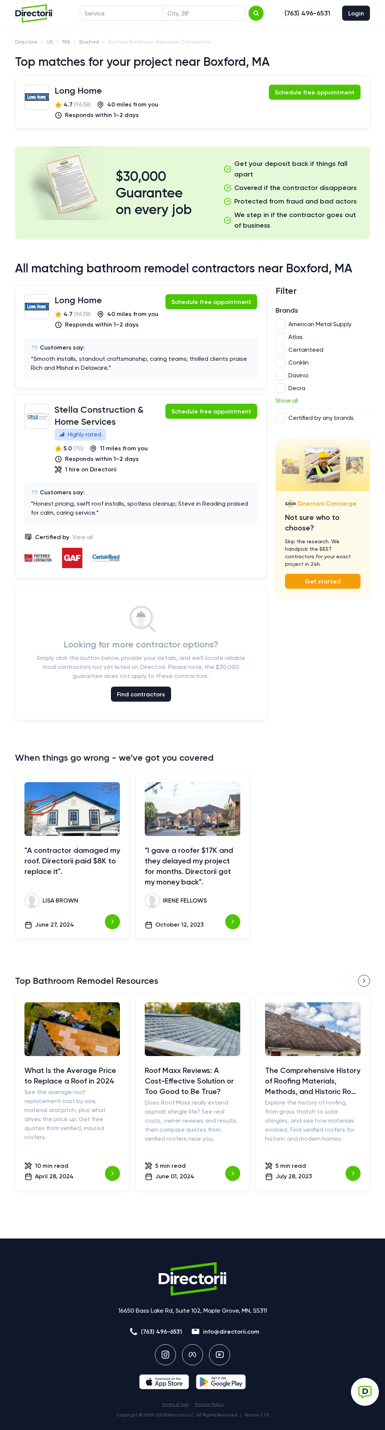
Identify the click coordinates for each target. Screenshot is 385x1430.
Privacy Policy (209, 1404)
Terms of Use (175, 1404)
